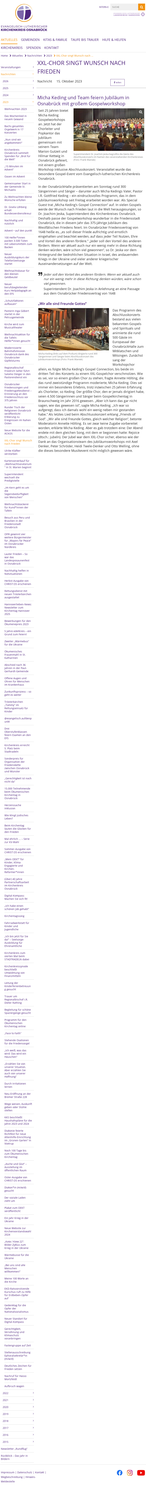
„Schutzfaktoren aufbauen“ (14, 302)
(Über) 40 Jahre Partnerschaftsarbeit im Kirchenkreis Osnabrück (16, 883)
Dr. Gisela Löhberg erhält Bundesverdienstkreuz (17, 210)
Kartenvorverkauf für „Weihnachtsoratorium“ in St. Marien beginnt (18, 464)
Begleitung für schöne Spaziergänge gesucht (17, 1011)
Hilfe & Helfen (114, 39)
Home (4, 55)
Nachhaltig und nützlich (13, 222)
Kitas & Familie (55, 39)
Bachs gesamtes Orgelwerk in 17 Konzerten (14, 129)
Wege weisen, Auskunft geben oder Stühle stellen (18, 1107)
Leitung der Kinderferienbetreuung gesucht (17, 986)
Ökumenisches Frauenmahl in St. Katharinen (15, 655)
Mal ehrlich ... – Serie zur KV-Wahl (17, 840)
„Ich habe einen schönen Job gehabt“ (16, 907)
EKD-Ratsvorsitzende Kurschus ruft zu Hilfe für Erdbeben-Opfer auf (17, 1293)
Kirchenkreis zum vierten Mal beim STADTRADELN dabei (16, 956)
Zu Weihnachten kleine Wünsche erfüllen (18, 198)
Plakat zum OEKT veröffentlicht (14, 1209)
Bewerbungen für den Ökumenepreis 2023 (17, 622)
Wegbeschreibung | (13, 1477)
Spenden (33, 48)
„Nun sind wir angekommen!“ (13, 141)
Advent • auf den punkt (18, 230)
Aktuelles (9, 39)
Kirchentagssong (14, 916)
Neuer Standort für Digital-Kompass (15, 1320)
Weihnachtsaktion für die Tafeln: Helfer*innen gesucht (17, 338)
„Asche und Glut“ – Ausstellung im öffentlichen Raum (15, 1167)
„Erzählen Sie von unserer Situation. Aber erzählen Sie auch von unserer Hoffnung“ (15, 1070)
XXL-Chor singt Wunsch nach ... (74, 55)
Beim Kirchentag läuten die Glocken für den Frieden (17, 829)
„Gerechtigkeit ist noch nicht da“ (18, 780)
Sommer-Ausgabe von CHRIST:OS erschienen (17, 850)
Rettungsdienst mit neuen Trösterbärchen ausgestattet (17, 594)
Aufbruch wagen (14, 1386)
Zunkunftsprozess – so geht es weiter (17, 693)
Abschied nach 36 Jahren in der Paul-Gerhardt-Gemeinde (16, 668)
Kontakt (51, 48)
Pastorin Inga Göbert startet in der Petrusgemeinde (16, 314)
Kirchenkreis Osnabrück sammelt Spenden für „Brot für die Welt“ (17, 154)
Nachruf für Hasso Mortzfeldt (15, 1377)
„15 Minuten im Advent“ (13, 168)
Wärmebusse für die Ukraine (16, 1256)
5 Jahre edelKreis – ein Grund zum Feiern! (17, 632)
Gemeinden (30, 39)
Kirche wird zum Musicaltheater (14, 326)
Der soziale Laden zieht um (15, 1199)
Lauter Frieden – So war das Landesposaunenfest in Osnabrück (16, 558)
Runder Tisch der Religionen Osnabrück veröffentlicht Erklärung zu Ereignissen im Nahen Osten (17, 415)
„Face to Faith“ (12, 1033)
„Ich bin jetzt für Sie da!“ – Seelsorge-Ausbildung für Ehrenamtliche (16, 941)
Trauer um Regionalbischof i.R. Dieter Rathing (16, 999)
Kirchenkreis (12, 48)
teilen (118, 82)
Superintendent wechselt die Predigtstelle (13, 477)
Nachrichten (34, 55)
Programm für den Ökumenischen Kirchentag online (15, 1023)
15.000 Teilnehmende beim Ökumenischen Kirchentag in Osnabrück (17, 793)
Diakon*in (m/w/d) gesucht (15, 1189)
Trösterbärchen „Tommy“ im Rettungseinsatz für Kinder (16, 706)
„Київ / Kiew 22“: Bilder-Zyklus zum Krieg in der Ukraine (16, 1245)
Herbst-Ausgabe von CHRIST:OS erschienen (17, 582)
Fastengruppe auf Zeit (17, 1345)
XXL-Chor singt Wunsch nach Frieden (18, 442)
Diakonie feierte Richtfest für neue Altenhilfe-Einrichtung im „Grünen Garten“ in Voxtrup (17, 1137)
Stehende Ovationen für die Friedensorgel (17, 1041)
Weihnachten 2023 (15, 109)
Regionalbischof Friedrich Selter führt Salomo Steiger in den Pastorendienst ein (17, 372)
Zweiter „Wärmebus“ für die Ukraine (16, 643)
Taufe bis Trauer (85, 39)
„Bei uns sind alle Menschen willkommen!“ (14, 1268)
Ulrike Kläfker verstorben (12, 452)
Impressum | (9, 1472)
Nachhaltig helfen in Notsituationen (16, 572)
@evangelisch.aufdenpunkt (18, 720)
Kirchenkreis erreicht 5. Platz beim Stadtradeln (17, 748)
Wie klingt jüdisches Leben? (16, 817)
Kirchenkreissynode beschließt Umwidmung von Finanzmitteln (16, 971)
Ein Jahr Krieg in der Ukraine (16, 1219)
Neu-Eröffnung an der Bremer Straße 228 (17, 1095)
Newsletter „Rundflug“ (14, 1448)
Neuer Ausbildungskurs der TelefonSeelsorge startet (16, 258)
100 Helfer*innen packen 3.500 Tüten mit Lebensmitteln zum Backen (18, 242)
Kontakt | (40, 1472)
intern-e (104, 7)
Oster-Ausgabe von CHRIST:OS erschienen (17, 1179)
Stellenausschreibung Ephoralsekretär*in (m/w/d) (17, 1355)
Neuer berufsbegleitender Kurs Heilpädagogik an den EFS (17, 288)
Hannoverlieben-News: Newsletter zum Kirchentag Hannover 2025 (18, 609)
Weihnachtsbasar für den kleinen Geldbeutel (17, 274)
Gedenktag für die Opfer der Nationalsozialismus (16, 1308)
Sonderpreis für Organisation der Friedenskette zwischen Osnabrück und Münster (16, 765)
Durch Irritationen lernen (15, 1085)
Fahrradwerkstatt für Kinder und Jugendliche (16, 926)
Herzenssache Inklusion (12, 806)
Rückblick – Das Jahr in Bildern (14, 1457)
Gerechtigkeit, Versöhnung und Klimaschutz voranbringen (14, 1333)
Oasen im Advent (14, 176)
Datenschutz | (26, 1472)
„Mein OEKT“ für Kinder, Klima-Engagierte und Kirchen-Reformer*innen (14, 865)
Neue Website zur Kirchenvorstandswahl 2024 (17, 1231)
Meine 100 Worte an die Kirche (16, 1280)
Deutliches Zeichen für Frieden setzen (18, 1367)
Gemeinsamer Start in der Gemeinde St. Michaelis (17, 187)
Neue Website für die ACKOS (17, 432)
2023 (49, 55)
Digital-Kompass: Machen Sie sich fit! (16, 897)
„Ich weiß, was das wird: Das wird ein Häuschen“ (15, 1053)
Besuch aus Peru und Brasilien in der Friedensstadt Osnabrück (17, 522)
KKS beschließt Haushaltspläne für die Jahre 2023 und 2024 (18, 1120)
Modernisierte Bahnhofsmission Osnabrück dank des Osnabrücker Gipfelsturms (16, 354)
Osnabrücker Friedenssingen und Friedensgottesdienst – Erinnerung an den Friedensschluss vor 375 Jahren (18, 392)
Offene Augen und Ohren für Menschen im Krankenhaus (17, 681)
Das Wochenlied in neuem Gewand (15, 117)
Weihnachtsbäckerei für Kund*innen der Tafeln (16, 507)
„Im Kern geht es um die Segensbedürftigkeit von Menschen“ (16, 492)
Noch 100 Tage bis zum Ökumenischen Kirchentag (16, 1154)
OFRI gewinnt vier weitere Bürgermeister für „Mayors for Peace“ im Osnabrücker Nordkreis (17, 540)
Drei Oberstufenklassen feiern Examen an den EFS (17, 733)
